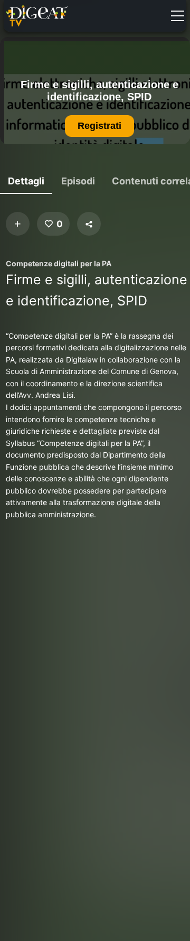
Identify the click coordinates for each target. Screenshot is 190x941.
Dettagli (26, 181)
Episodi (78, 181)
